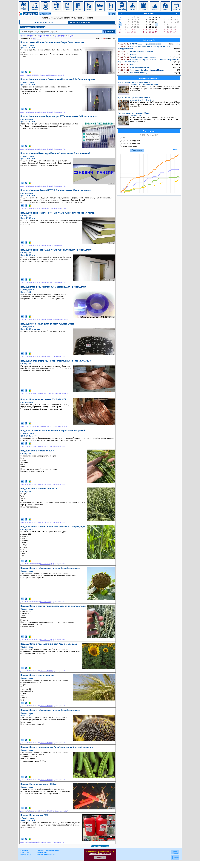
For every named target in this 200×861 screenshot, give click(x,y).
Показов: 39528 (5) (46, 186)
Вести (126, 64)
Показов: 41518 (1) (46, 245)
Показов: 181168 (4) (47, 426)
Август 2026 (149, 14)
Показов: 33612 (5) (46, 208)
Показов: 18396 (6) (46, 112)
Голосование (149, 131)
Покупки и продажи (43, 22)
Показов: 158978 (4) (47, 319)
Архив (175, 150)
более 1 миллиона (130, 146)
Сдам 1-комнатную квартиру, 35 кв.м (134, 82)
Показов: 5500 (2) (46, 522)
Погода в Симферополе (100, 846)
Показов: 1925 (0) (46, 446)
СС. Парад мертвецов (133, 73)
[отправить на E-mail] (26, 72)
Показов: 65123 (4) (46, 282)
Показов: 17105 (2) (46, 780)
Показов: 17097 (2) (46, 743)
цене (39, 39)
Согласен (100, 858)
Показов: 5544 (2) (46, 564)
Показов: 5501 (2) (46, 484)
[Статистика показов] (30, 72)
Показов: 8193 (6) (46, 75)
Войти (112, 14)
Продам (40, 27)
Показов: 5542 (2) (46, 640)
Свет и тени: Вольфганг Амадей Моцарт (141, 70)
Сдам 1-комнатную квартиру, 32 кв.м (134, 97)
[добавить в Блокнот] (22, 72)
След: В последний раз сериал (137, 57)
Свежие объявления (149, 78)
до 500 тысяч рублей (131, 143)
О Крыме (45, 14)
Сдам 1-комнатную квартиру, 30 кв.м (134, 113)
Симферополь (27, 27)
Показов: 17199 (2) (46, 706)
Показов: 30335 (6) (46, 149)
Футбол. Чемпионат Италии (135, 51)
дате (34, 39)
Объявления (31, 14)
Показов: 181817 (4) (46, 393)
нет (124, 138)
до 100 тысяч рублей (131, 140)
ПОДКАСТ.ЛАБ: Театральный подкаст (139, 44)
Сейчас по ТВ (149, 40)
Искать (110, 31)
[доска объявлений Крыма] (20, 14)
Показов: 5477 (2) (46, 602)
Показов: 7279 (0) (46, 356)
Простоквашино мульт (133, 67)
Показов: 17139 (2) (46, 671)
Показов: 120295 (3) (47, 811)
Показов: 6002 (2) (46, 842)
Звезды (127, 54)
